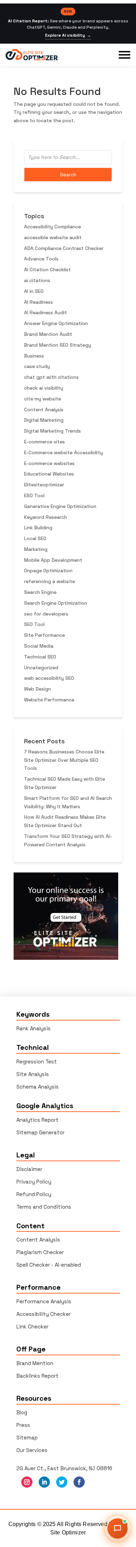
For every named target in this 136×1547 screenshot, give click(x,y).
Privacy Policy (33, 1181)
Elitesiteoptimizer (44, 484)
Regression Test (36, 1061)
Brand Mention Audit (48, 334)
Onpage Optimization (48, 570)
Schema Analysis (37, 1086)
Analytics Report (37, 1120)
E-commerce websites (49, 463)
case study (37, 366)
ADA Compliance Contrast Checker (64, 248)
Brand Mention (34, 1363)
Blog (21, 1412)
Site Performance (44, 635)
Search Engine (40, 592)
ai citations (37, 280)
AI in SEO (34, 291)
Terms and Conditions (43, 1206)
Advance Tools (41, 259)
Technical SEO (40, 657)
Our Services (31, 1450)
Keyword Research (45, 517)
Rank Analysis (33, 1028)
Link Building (38, 527)
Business (34, 356)
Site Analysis (32, 1074)
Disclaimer (29, 1169)
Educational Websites (49, 474)
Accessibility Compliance (52, 226)
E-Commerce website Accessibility (63, 452)
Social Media (38, 646)
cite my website (42, 399)
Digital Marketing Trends (52, 431)
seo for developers (46, 614)
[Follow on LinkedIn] (44, 1482)
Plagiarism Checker (40, 1252)
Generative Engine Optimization (60, 506)
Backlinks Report (37, 1375)
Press (23, 1425)
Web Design (37, 689)
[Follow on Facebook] (79, 1482)
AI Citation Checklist (47, 269)
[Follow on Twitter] (61, 1482)
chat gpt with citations (51, 377)
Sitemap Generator (40, 1132)
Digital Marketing (43, 420)
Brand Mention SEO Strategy (57, 345)
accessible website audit (53, 237)
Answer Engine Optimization (56, 323)
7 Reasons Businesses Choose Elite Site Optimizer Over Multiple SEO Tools (64, 760)
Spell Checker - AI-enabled (48, 1264)
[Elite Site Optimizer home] (32, 55)
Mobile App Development (53, 560)
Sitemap (27, 1437)
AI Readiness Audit (45, 312)
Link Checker (32, 1326)
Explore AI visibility (68, 35)
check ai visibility (43, 388)
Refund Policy (33, 1194)
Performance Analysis (43, 1301)
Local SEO (35, 538)
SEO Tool (34, 624)
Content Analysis (43, 409)
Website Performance (49, 700)
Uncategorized (41, 667)
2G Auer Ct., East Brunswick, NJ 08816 (64, 1468)
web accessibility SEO (49, 678)
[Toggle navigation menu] (124, 55)
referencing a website (49, 581)
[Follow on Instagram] (26, 1482)
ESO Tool (34, 495)
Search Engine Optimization (55, 603)
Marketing (35, 549)
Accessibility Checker (43, 1314)
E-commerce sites (44, 442)
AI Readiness (38, 302)
